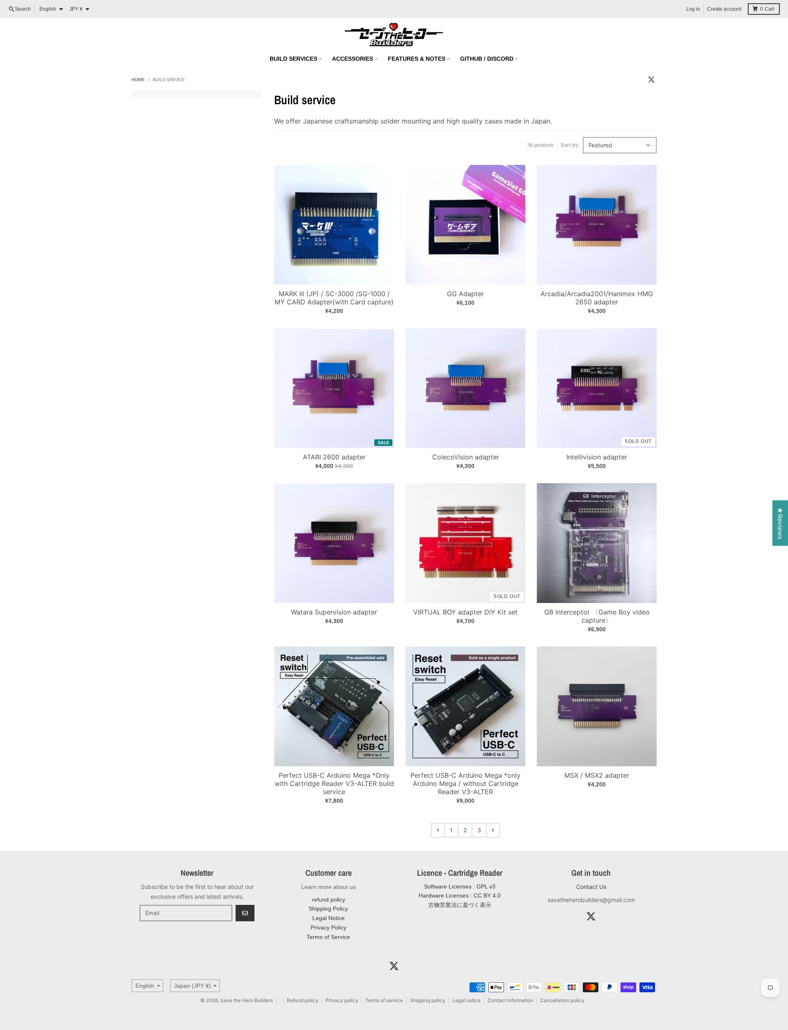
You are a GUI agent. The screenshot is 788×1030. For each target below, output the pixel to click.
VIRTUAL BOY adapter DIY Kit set (465, 612)
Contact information (510, 1000)
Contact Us (591, 886)
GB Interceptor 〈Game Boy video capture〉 (597, 616)
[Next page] (493, 830)
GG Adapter (465, 294)
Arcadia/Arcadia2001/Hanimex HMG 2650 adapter (597, 298)
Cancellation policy (562, 1000)
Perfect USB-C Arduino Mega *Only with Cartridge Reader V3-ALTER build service (334, 783)
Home (137, 79)
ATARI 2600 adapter (334, 457)
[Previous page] (438, 830)
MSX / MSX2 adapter (596, 775)
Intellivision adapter (596, 457)
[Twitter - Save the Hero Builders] (651, 79)
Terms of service (384, 1000)
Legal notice (466, 1000)
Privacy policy (341, 1000)
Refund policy (302, 1000)
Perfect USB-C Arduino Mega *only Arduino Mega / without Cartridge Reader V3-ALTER (465, 783)
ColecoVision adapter (465, 457)
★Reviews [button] (780, 523)
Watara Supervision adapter (334, 612)
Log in (693, 9)
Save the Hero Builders (246, 1000)
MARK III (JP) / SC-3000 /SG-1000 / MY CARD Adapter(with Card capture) (334, 298)
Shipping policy (427, 1000)
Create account (724, 9)
